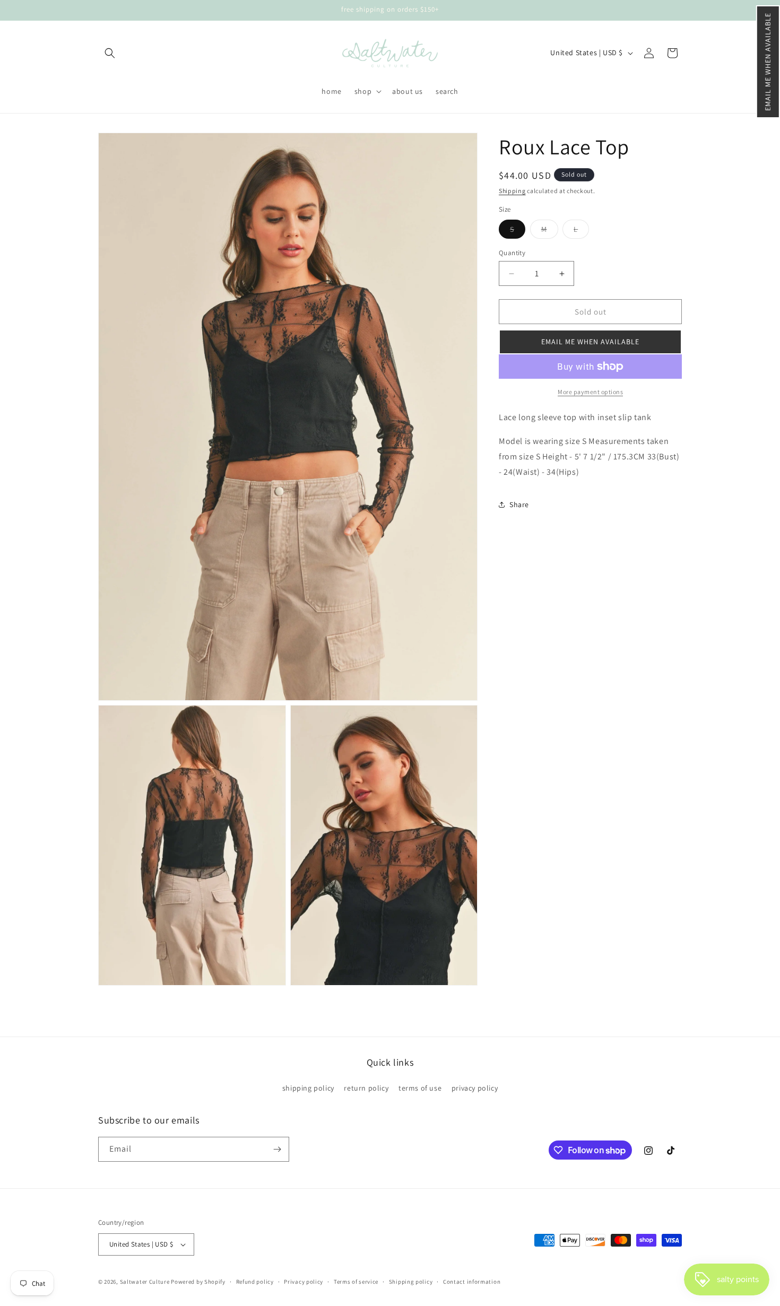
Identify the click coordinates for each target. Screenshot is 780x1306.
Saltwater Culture (145, 1281)
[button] (768, 61)
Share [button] (519, 504)
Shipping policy (411, 1281)
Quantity (512, 252)
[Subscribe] (277, 1149)
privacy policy (475, 1088)
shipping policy (308, 1088)
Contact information (471, 1281)
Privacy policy (303, 1281)
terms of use (419, 1088)
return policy (366, 1088)
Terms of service (356, 1281)
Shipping (512, 191)
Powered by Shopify (198, 1281)
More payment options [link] (590, 392)
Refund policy (255, 1281)
